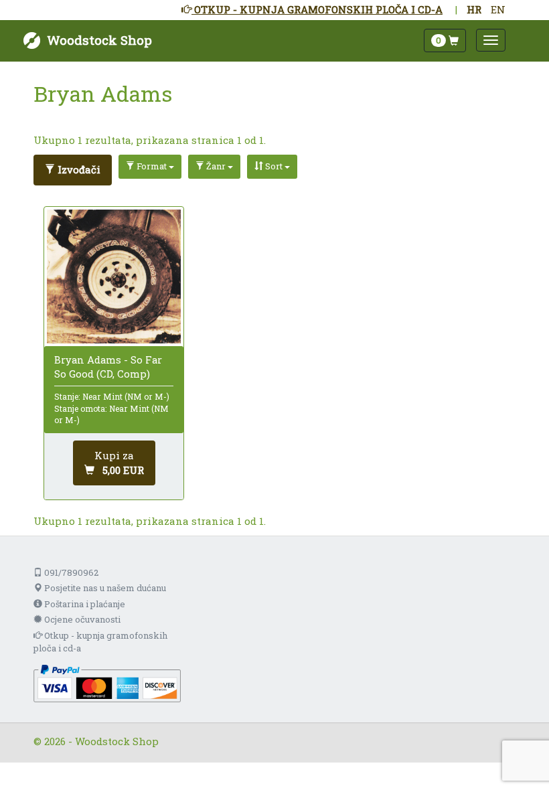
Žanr (216, 166)
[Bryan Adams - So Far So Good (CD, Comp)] (114, 276)
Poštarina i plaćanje (83, 604)
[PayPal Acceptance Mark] (107, 682)
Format (152, 166)
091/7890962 (70, 572)
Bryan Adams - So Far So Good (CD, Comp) (108, 366)
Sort (274, 166)
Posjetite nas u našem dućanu (104, 588)
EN (498, 9)
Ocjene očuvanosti (81, 619)
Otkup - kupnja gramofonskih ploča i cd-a (100, 641)
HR (474, 9)
